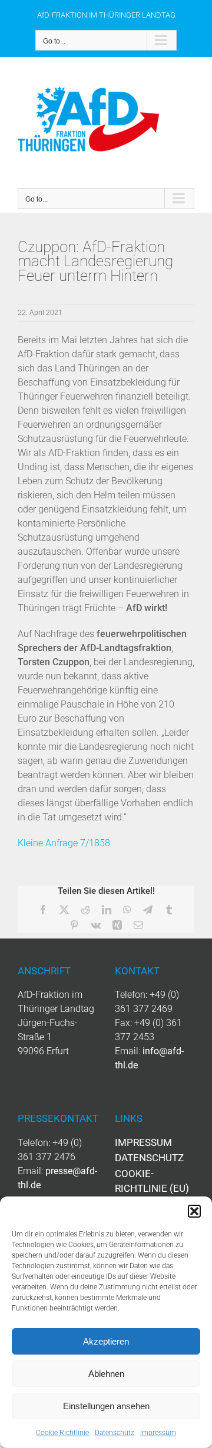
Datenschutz (114, 1433)
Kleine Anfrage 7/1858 (64, 843)
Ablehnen (106, 1374)
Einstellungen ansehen (106, 1406)
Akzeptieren (106, 1341)
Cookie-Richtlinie (62, 1433)
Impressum (158, 1433)
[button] (194, 1211)
